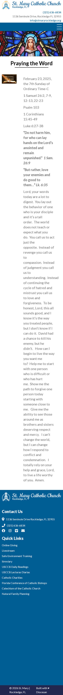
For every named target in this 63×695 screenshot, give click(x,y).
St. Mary (24, 688)
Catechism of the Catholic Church (21, 588)
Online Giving (9, 545)
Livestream (8, 550)
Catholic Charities (12, 577)
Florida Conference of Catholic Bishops (24, 583)
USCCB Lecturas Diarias (16, 572)
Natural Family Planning (15, 593)
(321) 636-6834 (52, 12)
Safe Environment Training (17, 556)
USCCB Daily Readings (15, 566)
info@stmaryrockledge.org (45, 20)
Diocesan (41, 692)
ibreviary (7, 561)
